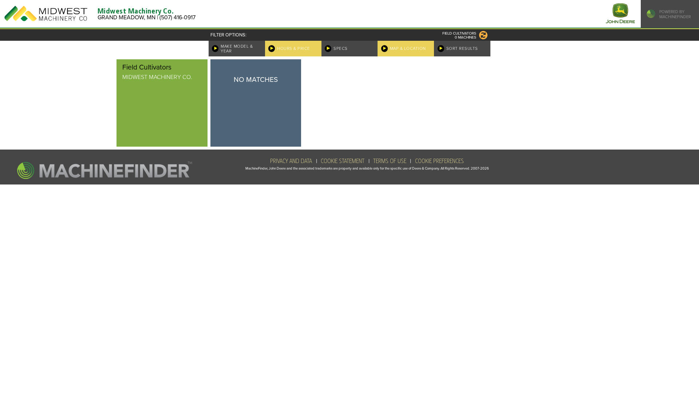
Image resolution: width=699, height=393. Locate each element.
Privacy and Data (291, 161)
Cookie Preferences (439, 161)
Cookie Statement (342, 161)
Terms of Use (389, 161)
